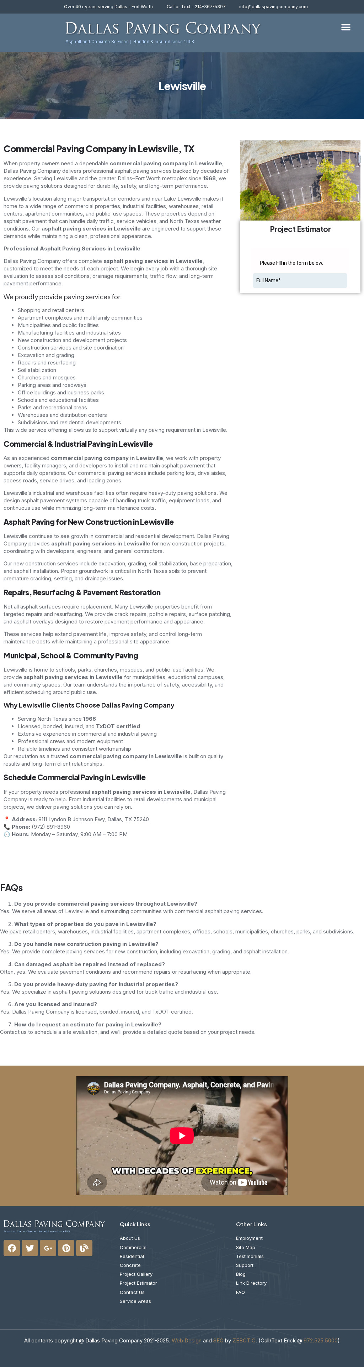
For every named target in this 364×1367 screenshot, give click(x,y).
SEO (218, 1340)
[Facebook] (12, 1248)
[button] (345, 27)
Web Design (187, 1340)
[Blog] (84, 1248)
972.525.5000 (321, 1340)
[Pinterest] (66, 1248)
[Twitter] (30, 1248)
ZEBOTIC (244, 1340)
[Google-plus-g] (48, 1248)
